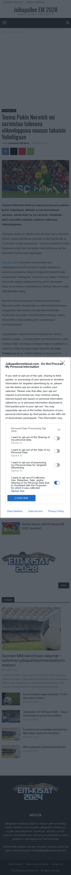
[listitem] (35, 429)
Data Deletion (15, 511)
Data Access (35, 511)
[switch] (57, 438)
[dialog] (35, 437)
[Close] (63, 364)
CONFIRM (21, 498)
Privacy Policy (56, 511)
